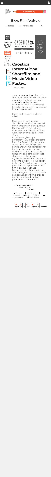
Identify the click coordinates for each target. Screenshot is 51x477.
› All (41, 26)
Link (8, 72)
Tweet (9, 85)
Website (22, 206)
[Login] (49, 2)
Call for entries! (7, 52)
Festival (16, 206)
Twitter (33, 206)
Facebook (9, 79)
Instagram (38, 206)
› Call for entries (25, 26)
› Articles (10, 26)
